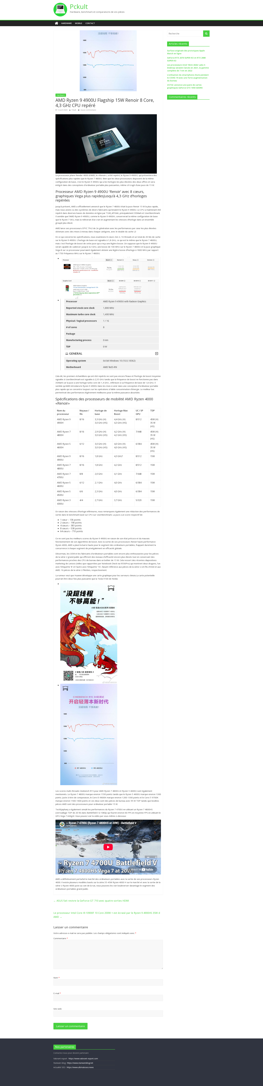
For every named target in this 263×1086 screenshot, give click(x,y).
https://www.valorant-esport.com (83, 1058)
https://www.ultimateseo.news (80, 1067)
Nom (56, 977)
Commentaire (60, 938)
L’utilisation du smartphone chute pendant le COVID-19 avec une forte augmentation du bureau (188, 78)
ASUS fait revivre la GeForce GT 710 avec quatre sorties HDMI (91, 900)
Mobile (78, 23)
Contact (90, 23)
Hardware (66, 23)
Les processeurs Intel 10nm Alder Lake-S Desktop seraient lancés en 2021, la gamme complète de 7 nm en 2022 (188, 68)
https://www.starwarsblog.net (80, 1063)
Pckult (79, 6)
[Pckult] (56, 23)
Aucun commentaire (88, 110)
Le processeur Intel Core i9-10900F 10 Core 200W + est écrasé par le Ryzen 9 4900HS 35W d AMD (106, 914)
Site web (57, 1008)
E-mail (57, 993)
